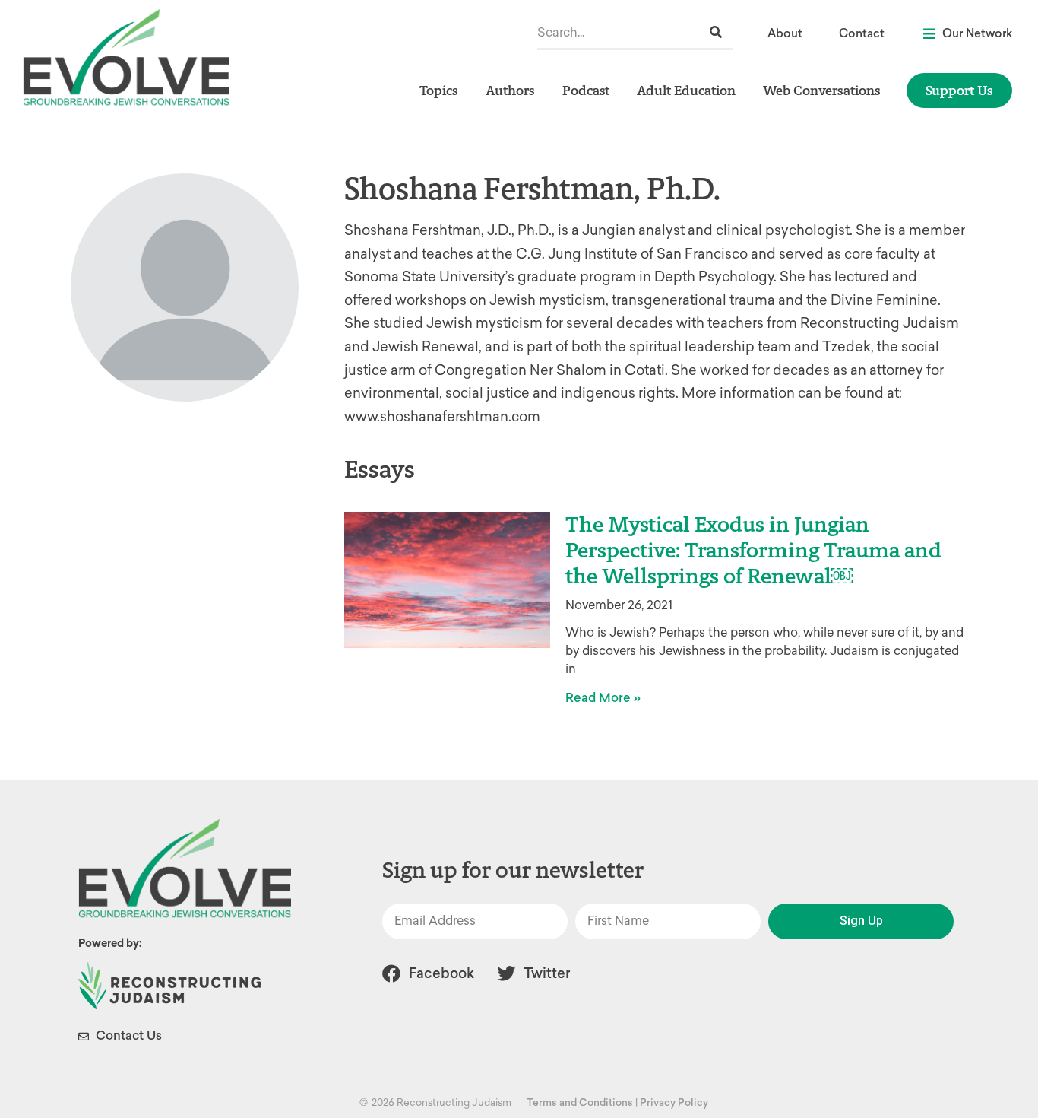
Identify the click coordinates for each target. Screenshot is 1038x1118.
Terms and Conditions (580, 1102)
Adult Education (686, 90)
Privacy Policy (674, 1102)
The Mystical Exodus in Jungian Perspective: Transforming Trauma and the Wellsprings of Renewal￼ (753, 549)
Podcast (585, 90)
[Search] (716, 32)
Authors (510, 90)
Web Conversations (822, 90)
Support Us (959, 90)
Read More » (603, 698)
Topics (438, 90)
